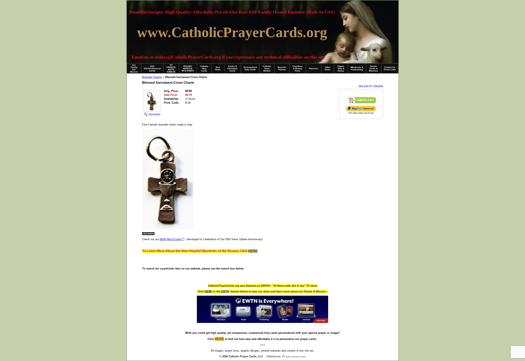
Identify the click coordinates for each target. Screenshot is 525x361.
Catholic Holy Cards (204, 68)
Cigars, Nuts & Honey (341, 68)
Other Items (327, 68)
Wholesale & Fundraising (357, 68)
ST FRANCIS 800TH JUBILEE (171, 68)
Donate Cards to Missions (373, 68)
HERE (208, 291)
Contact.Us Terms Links (390, 68)
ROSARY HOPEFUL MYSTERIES (188, 68)
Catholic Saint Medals (267, 68)
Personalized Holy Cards (250, 68)
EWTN (225, 291)
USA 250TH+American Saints (152, 68)
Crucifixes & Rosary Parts (297, 68)
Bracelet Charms (282, 68)
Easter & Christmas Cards (232, 68)
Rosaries (313, 68)
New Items (218, 68)
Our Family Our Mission (134, 68)
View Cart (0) (365, 86)
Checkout (378, 86)
